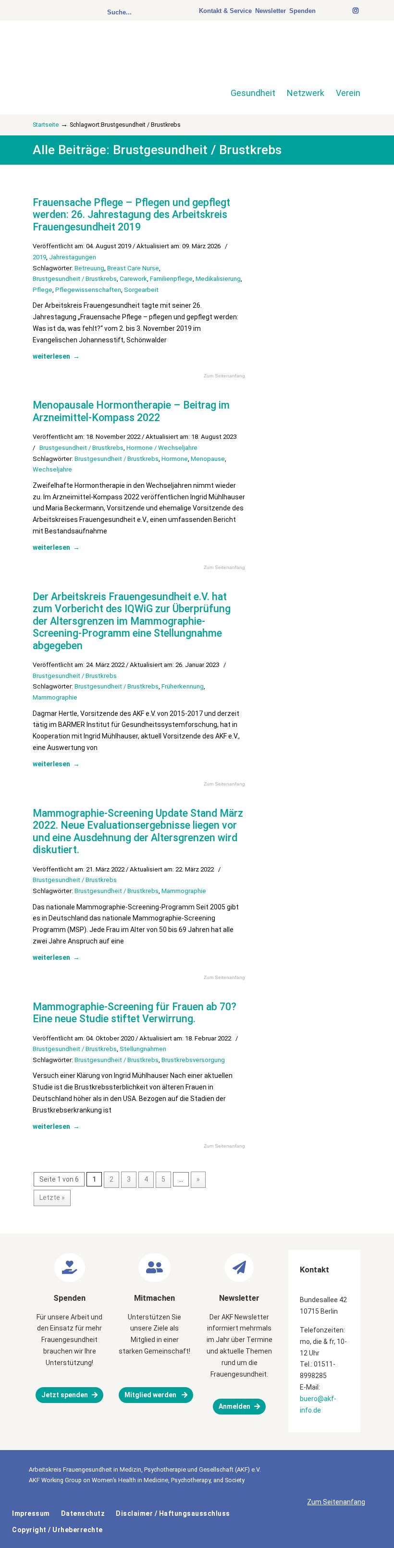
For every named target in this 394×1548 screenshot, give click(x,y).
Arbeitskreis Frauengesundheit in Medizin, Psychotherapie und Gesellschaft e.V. (101, 61)
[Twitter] (338, 10)
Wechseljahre (52, 469)
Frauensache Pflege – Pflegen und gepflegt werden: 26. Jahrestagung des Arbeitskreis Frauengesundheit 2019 (131, 214)
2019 (39, 257)
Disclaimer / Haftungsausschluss (173, 1513)
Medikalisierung (218, 278)
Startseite (46, 124)
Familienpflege (171, 278)
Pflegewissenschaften (88, 289)
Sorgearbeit (141, 289)
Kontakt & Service (225, 10)
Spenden (302, 10)
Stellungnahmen (143, 1048)
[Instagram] (355, 10)
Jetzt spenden (64, 1395)
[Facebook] (343, 10)
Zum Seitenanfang (224, 376)
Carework (133, 278)
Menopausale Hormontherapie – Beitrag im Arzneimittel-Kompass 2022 (131, 411)
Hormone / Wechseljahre (161, 447)
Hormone (174, 458)
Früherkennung (182, 686)
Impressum (31, 1513)
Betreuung (89, 268)
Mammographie (55, 697)
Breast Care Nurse (133, 268)
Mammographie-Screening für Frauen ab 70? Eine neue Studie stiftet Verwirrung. (134, 1013)
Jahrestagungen (72, 257)
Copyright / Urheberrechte (57, 1530)
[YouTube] (348, 10)
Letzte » (52, 1197)
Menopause (208, 458)
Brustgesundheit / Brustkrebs (75, 278)
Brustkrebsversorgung (193, 1060)
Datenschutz (83, 1513)
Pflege (42, 289)
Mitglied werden (151, 1395)
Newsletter (270, 10)
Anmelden (234, 1406)
